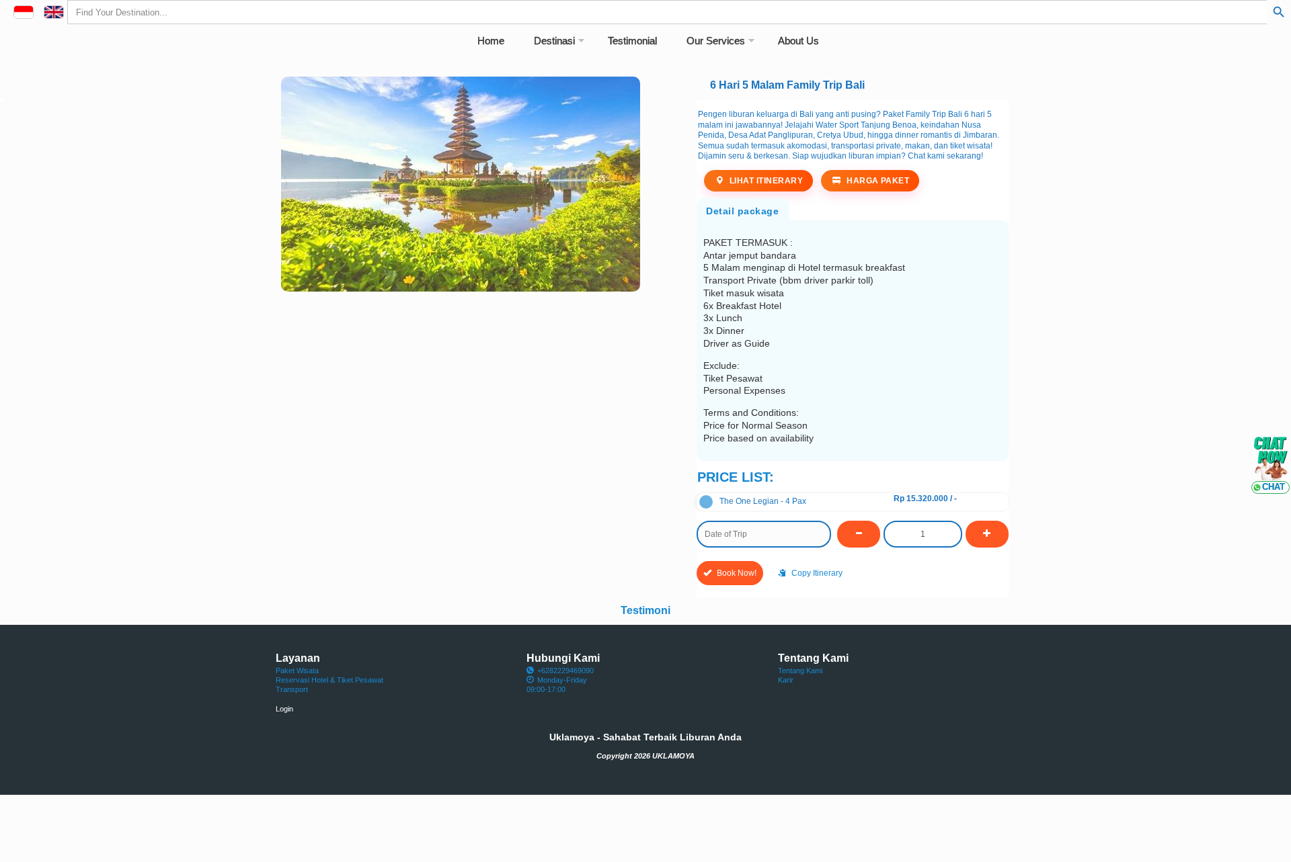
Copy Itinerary (816, 573)
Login (284, 709)
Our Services (716, 41)
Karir (785, 680)
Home (490, 41)
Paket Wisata (297, 670)
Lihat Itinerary (765, 180)
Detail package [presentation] (742, 211)
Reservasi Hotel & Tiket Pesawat (329, 680)
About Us (798, 41)
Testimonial (632, 41)
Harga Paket (877, 180)
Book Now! (735, 573)
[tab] (743, 208)
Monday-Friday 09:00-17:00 (556, 684)
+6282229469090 (565, 670)
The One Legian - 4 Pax (762, 501)
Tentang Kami (800, 670)
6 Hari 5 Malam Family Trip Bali (787, 85)
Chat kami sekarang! (945, 156)
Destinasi (554, 41)
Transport (292, 689)
